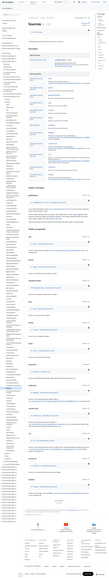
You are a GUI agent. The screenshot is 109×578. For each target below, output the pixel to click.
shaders (50, 174)
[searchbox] (11, 14)
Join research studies (100, 552)
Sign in (105, 2)
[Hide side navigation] (20, 575)
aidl (49, 78)
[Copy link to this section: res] (32, 434)
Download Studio (85, 555)
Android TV (56, 556)
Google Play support (100, 550)
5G (40, 557)
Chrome (54, 566)
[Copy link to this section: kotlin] (34, 344)
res (49, 154)
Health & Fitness (43, 548)
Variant (60, 41)
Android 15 (70, 548)
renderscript (52, 143)
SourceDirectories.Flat (38, 60)
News (26, 554)
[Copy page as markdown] (48, 24)
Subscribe (88, 574)
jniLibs (50, 110)
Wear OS (55, 547)
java (49, 103)
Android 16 (70, 546)
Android (27, 543)
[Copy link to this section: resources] (38, 459)
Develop (33, 2)
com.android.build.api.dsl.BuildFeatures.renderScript (67, 148)
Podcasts (27, 559)
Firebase (62, 566)
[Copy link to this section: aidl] (33, 237)
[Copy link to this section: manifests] (38, 365)
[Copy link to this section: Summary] (39, 49)
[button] (11, 38)
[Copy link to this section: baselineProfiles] (43, 281)
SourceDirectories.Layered (47, 267)
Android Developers (33, 18)
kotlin (50, 117)
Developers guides (86, 549)
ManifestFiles (34, 125)
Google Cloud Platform (74, 566)
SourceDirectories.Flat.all (51, 218)
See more (58, 426)
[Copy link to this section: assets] (35, 260)
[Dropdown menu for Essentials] (26, 2)
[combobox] (62, 2)
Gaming (41, 543)
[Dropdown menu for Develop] (38, 2)
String (68, 60)
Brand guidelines (41, 574)
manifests (51, 125)
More (43, 2)
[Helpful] (86, 18)
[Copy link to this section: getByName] (39, 196)
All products (87, 566)
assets (50, 88)
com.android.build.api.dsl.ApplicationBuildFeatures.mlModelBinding (71, 137)
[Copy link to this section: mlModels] (38, 386)
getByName (58, 60)
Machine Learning (44, 546)
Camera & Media (43, 551)
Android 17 (70, 543)
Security (27, 548)
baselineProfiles (54, 95)
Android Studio (95, 2)
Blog (26, 557)
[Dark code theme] (89, 30)
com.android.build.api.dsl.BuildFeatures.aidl (64, 83)
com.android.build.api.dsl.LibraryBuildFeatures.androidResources (70, 161)
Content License (72, 510)
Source (27, 551)
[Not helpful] (88, 18)
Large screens (57, 545)
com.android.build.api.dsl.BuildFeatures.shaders (65, 179)
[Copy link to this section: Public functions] (46, 188)
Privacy (41, 554)
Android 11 (70, 559)
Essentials (21, 2)
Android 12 (70, 557)
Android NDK (84, 557)
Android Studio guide (87, 546)
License (33, 574)
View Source (84, 23)
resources (51, 167)
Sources (39, 32)
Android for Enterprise (31, 546)
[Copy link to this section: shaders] (36, 480)
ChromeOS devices (58, 550)
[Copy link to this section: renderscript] (40, 409)
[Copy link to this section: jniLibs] (35, 323)
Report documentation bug (100, 546)
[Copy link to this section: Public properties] (47, 229)
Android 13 (70, 554)
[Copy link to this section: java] (33, 302)
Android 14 (70, 551)
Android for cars (57, 553)
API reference (7, 8)
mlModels (51, 132)
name (70, 66)
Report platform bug (100, 543)
